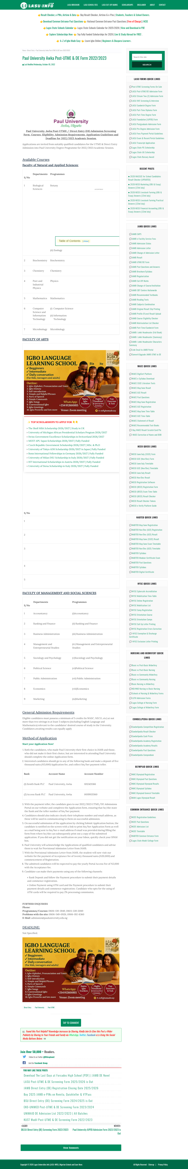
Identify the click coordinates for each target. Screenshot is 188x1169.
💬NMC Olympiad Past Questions (143, 778)
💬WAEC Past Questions (139, 397)
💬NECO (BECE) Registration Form (143, 486)
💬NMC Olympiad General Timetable (144, 793)
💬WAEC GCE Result (137, 392)
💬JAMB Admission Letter (140, 248)
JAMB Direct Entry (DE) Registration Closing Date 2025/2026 (61, 1088)
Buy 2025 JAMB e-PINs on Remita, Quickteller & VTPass (58, 1094)
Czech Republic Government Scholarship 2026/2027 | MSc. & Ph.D (64, 445)
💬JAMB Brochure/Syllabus (140, 271)
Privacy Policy (163, 1164)
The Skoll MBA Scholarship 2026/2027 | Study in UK (56, 428)
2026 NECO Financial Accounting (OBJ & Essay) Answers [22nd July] (146, 210)
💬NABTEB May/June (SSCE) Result (144, 539)
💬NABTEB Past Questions (140, 562)
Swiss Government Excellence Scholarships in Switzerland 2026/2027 (66, 436)
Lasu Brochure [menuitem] (73, 4)
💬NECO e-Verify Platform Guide (143, 505)
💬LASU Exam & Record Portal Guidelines (146, 138)
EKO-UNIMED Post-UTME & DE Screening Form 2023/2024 (59, 1107)
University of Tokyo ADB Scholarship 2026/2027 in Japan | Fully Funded (66, 449)
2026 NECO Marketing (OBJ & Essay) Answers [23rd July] (144, 186)
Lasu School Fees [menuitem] (91, 4)
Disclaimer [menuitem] (141, 4)
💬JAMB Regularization (139, 276)
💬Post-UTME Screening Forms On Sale (145, 86)
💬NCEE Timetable (137, 831)
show (85, 241)
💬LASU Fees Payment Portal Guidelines (146, 133)
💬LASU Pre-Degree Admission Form (144, 128)
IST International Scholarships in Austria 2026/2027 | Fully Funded (64, 461)
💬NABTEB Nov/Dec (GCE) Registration (145, 529)
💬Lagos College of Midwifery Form (144, 707)
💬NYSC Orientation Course (140, 614)
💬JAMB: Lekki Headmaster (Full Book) (145, 332)
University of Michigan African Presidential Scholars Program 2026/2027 (67, 432)
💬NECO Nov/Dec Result (139, 477)
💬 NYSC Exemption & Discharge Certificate (143, 635)
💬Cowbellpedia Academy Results (143, 745)
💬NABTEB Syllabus (137, 553)
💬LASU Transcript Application (142, 142)
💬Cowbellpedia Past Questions (142, 750)
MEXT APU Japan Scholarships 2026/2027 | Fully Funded (58, 440)
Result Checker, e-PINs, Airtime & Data (58, 15)
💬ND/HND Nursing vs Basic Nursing (144, 688)
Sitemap (151, 1164)
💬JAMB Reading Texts (139, 299)
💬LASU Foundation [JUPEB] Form (143, 119)
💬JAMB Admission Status (140, 243)
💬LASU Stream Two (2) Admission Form (146, 96)
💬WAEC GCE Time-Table (139, 415)
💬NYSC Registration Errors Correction (145, 628)
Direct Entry (31, 50)
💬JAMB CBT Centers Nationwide (143, 290)
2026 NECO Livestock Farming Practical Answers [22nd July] (146, 202)
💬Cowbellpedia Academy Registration (145, 740)
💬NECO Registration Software (142, 482)
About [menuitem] (152, 4)
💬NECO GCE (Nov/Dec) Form (141, 458)
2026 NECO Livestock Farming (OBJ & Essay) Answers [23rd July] (145, 194)
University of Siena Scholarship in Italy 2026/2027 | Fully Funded (63, 466)
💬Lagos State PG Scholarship (142, 147)
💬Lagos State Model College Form (143, 840)
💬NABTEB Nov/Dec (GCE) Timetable (144, 548)
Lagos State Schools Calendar (59, 28)
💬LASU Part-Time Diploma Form (143, 110)
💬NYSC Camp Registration (140, 609)
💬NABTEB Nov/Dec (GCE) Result (143, 534)
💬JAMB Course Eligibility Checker (143, 318)
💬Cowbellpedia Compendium (141, 754)
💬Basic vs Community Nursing (142, 679)
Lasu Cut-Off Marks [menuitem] (110, 4)
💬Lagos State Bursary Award (141, 156)
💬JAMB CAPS (135, 234)
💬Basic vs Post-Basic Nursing (142, 669)
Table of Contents (74, 240)
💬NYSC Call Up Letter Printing (142, 624)
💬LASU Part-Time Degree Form (142, 114)
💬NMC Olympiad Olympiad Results (144, 783)
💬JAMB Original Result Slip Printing (144, 308)
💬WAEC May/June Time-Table (142, 411)
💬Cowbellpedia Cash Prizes (141, 736)
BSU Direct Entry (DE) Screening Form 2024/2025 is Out (58, 1101)
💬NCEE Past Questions (139, 821)
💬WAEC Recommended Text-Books (144, 425)
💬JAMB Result (135, 257)
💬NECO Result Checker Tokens (142, 500)
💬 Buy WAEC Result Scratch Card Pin (145, 429)
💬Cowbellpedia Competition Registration (146, 726)
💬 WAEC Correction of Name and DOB (145, 434)
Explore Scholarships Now (61, 34)
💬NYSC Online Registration (141, 600)
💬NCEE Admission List (139, 826)
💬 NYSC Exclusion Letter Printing (143, 641)
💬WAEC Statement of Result (141, 420)
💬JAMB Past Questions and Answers (144, 266)
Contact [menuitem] (162, 4)
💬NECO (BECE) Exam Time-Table (143, 491)
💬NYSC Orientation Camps (140, 619)
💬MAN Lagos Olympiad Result (142, 797)
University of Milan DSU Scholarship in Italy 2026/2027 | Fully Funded (66, 457)
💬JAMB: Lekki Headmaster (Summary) (145, 337)
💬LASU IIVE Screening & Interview (144, 100)
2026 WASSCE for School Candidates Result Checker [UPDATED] (144, 178)
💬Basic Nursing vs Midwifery (141, 683)
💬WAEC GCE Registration (140, 406)
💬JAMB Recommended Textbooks (143, 294)
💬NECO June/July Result (139, 472)
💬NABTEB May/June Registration (143, 525)
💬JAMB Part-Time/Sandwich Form (144, 327)
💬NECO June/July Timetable (141, 463)
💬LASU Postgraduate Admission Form (145, 124)
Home (24, 50)
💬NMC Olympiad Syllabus (140, 788)
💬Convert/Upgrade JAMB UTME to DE (145, 354)
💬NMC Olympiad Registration (142, 774)
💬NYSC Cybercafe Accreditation (143, 591)
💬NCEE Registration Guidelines (142, 817)
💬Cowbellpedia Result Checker (142, 731)
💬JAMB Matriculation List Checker (144, 322)
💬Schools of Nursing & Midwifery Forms (146, 693)
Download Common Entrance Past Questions (63, 21)
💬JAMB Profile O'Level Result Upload (145, 313)
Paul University (39, 1007)
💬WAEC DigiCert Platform (140, 373)
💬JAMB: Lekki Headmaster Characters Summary (145, 343)
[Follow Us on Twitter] (24, 1056)
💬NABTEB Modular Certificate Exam (144, 557)
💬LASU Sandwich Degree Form (142, 105)
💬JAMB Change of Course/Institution (144, 285)
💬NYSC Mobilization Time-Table (143, 595)
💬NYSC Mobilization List (140, 605)
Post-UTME (51, 1007)
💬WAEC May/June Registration (142, 401)
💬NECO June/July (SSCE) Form (142, 454)
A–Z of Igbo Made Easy (70, 41)
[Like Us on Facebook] (24, 1062)
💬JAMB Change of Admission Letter (144, 252)
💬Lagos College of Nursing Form (143, 702)
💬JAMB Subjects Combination (142, 304)
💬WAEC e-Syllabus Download (141, 378)
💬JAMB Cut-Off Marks (139, 280)
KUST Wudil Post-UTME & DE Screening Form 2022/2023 (58, 1120)
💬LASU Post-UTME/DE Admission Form (145, 91)
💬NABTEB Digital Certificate (141, 571)
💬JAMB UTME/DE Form (139, 262)
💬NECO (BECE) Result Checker (142, 496)
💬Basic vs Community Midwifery (143, 674)
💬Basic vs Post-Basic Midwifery (143, 665)
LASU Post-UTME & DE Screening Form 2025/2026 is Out (58, 1082)
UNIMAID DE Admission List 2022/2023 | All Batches (56, 1113)
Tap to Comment (71, 1023)
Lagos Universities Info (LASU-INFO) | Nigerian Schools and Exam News (58, 1164)
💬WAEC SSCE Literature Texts (142, 383)
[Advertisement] (70, 90)
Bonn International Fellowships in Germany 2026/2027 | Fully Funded (65, 453)
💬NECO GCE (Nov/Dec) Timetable (143, 468)
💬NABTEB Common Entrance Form (144, 835)
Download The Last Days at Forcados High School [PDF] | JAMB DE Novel (67, 1075)
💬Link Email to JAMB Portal (141, 349)
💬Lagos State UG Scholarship (142, 152)
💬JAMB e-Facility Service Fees (142, 238)
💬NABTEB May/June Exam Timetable (145, 543)
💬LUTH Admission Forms (140, 697)
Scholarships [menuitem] (127, 4)
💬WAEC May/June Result (140, 387)
